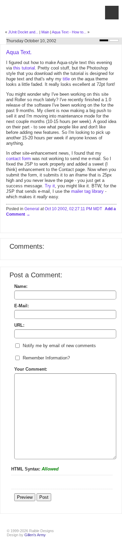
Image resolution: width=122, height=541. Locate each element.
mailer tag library (87, 191)
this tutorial (24, 68)
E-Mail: (21, 305)
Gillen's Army (35, 535)
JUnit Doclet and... (23, 32)
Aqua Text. (19, 52)
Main (45, 32)
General (31, 208)
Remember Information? (46, 357)
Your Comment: (30, 369)
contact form (18, 158)
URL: (19, 325)
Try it (50, 185)
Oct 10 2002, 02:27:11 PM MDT (73, 208)
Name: (20, 286)
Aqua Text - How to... (69, 32)
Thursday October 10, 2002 (31, 40)
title (66, 78)
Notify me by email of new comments (59, 345)
